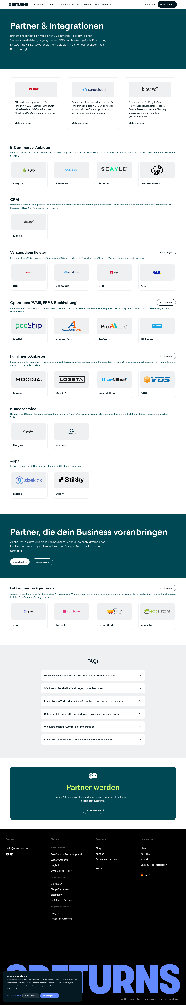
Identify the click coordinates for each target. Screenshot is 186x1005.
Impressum (150, 999)
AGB (123, 999)
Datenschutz (135, 999)
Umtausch (56, 883)
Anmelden (150, 4)
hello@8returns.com (17, 848)
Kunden (100, 853)
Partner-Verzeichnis (106, 859)
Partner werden (42, 562)
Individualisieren (14, 996)
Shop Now (56, 894)
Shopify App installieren (154, 864)
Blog (98, 848)
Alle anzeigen (166, 252)
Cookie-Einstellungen (169, 999)
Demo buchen (167, 4)
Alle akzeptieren (50, 996)
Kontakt (145, 859)
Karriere (145, 853)
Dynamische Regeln (61, 870)
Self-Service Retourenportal (66, 854)
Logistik (55, 865)
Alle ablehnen (30, 996)
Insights (55, 913)
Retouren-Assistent (61, 918)
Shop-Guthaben (60, 889)
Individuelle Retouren (62, 900)
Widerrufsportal (59, 859)
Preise (99, 868)
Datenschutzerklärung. (17, 989)
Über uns (145, 848)
